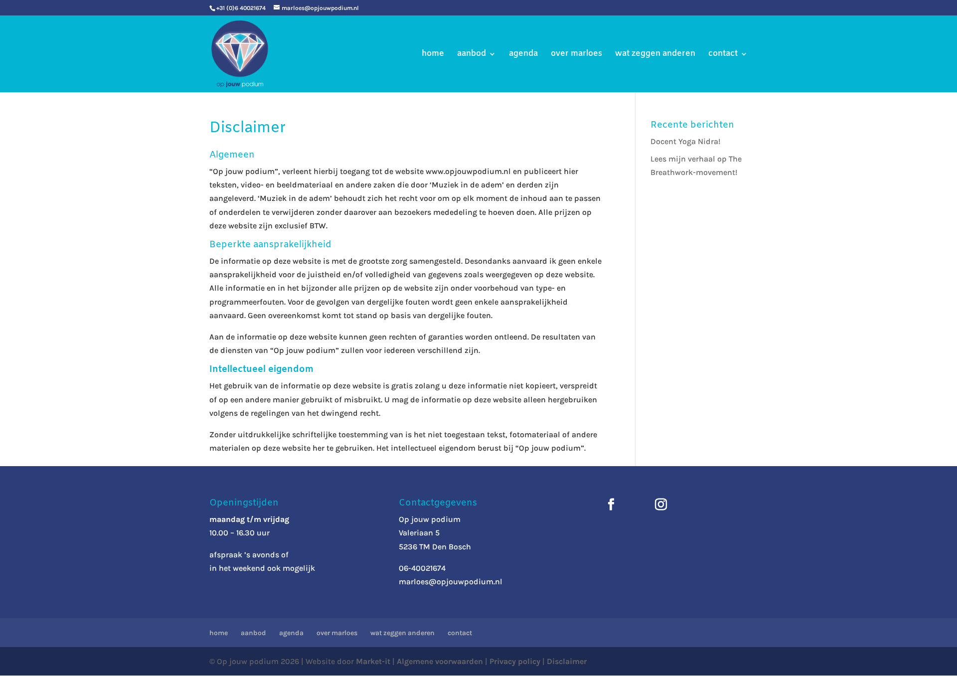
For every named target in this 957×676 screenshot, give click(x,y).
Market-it (373, 661)
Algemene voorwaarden (440, 661)
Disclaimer (567, 661)
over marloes (576, 54)
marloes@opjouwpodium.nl (450, 581)
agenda (523, 54)
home (433, 54)
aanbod (471, 54)
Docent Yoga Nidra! (685, 141)
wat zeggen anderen (655, 54)
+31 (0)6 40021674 (241, 7)
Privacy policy (514, 661)
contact (723, 54)
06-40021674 (422, 568)
